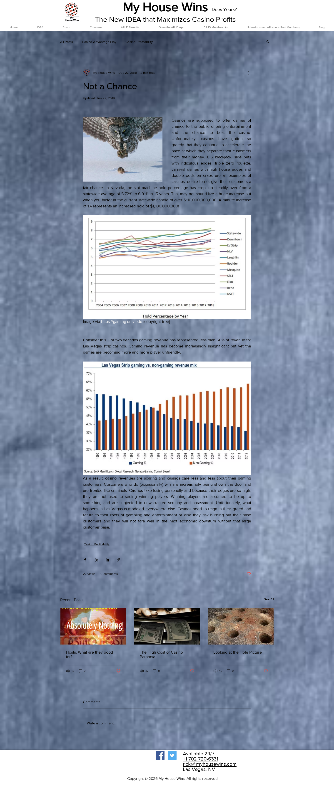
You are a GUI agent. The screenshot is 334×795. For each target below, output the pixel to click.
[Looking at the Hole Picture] (241, 626)
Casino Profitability (139, 42)
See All (269, 599)
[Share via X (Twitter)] (96, 560)
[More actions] (248, 72)
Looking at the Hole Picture (237, 652)
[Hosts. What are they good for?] (93, 626)
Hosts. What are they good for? (89, 654)
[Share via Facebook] (85, 560)
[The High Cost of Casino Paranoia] (167, 626)
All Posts (66, 42)
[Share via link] (118, 560)
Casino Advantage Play (99, 42)
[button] (268, 41)
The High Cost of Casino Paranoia (161, 654)
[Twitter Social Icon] (172, 755)
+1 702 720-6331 (200, 758)
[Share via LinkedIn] (107, 560)
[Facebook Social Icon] (160, 755)
